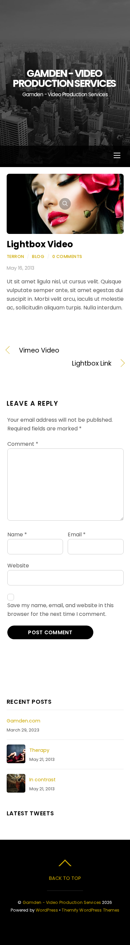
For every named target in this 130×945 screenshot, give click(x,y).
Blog (38, 256)
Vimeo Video (39, 350)
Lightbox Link (59, 363)
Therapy (39, 750)
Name (17, 534)
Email (77, 534)
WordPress (47, 910)
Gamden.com (23, 720)
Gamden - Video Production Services (62, 902)
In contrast (42, 779)
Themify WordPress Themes (90, 910)
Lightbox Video (40, 244)
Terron (15, 256)
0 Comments (67, 256)
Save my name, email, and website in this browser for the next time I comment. (60, 609)
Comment (22, 444)
